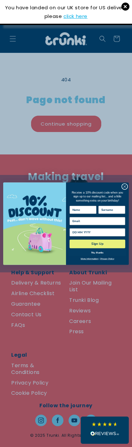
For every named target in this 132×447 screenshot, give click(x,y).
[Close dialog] (125, 186)
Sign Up (97, 244)
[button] (105, 430)
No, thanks (97, 252)
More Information (89, 258)
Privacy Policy (107, 258)
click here (75, 16)
